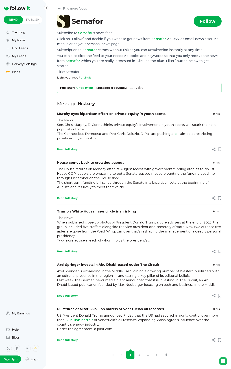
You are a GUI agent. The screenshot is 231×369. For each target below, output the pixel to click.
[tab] (13, 20)
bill (176, 134)
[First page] (113, 355)
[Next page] (157, 355)
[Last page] (166, 355)
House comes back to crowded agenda (90, 163)
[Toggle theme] (36, 348)
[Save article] (220, 149)
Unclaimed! (84, 88)
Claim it (86, 77)
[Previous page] (121, 355)
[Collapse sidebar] (46, 8)
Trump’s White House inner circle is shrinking (96, 211)
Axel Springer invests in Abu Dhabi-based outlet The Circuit (108, 265)
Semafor (85, 33)
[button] (32, 359)
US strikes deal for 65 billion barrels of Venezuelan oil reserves (110, 309)
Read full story (67, 149)
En (27, 348)
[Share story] (214, 149)
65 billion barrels (79, 320)
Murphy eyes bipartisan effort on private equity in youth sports (111, 114)
